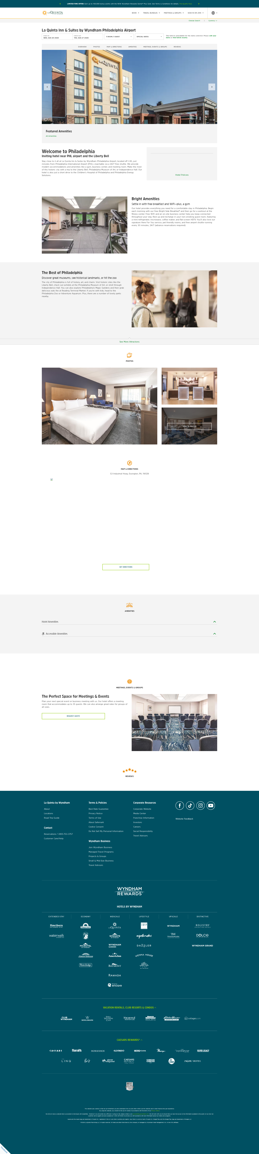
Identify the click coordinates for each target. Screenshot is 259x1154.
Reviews (177, 47)
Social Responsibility (143, 831)
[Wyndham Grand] (202, 946)
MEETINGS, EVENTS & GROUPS (155, 47)
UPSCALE (173, 917)
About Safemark (96, 822)
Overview (82, 47)
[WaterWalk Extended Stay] (56, 936)
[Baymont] (114, 965)
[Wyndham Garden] (114, 946)
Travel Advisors (96, 865)
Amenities (132, 47)
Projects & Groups (97, 856)
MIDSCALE (115, 917)
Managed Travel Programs (101, 852)
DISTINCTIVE (203, 917)
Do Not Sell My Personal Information (106, 831)
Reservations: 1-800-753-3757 (58, 834)
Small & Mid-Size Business (101, 861)
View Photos (189, 426)
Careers (137, 827)
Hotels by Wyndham (129, 906)
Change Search (194, 20)
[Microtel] (85, 946)
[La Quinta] (114, 926)
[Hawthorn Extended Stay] (56, 926)
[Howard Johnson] (85, 955)
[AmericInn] (114, 955)
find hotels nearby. (180, 37)
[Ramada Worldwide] (114, 975)
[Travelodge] (85, 965)
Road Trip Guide (51, 818)
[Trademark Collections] (173, 936)
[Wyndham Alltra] (144, 965)
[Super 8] (85, 936)
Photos (96, 47)
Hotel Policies (182, 175)
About (47, 809)
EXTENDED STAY (56, 917)
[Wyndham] (173, 926)
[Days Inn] (85, 926)
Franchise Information (143, 818)
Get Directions (125, 567)
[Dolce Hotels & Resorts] (202, 936)
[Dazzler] (144, 946)
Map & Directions (114, 47)
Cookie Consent (96, 827)
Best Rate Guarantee (98, 809)
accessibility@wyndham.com (141, 1114)
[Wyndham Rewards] (129, 891)
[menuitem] (135, 13)
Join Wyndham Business (100, 847)
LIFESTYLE (144, 917)
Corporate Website (142, 809)
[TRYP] (144, 926)
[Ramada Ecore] (114, 985)
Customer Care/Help (53, 838)
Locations (48, 813)
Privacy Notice (96, 813)
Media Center (139, 813)
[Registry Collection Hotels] (202, 926)
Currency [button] (212, 20)
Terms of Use (95, 818)
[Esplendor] (144, 936)
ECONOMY (86, 917)
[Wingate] (114, 936)
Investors (137, 822)
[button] (60, 4)
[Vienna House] (144, 955)
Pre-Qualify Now (185, 4)
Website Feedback (184, 819)
